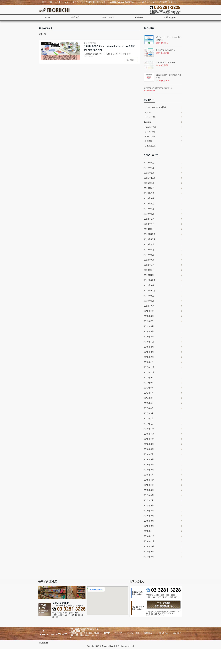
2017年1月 (148, 423)
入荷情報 (148, 141)
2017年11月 (149, 372)
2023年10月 (149, 239)
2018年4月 (149, 346)
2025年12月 (149, 178)
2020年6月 (149, 295)
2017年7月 (149, 393)
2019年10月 (149, 311)
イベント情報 (108, 17)
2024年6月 (149, 213)
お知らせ (148, 112)
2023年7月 (149, 249)
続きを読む (130, 60)
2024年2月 (149, 229)
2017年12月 (149, 367)
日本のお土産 (150, 146)
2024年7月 (149, 208)
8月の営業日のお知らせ (165, 50)
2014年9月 (149, 551)
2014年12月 (149, 536)
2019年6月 (149, 326)
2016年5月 (149, 459)
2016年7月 (149, 454)
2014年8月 (149, 556)
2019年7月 (149, 321)
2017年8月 (149, 387)
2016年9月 (149, 444)
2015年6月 (149, 505)
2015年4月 (149, 515)
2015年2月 (149, 526)
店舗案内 (139, 17)
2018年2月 (149, 357)
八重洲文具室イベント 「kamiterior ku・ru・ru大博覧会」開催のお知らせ (109, 48)
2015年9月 (149, 490)
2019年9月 (149, 316)
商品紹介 (75, 17)
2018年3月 (149, 352)
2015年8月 (149, 495)
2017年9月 (149, 382)
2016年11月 (149, 433)
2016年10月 (149, 439)
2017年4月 (149, 408)
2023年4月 (149, 259)
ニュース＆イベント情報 (155, 107)
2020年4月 (149, 306)
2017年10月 (149, 377)
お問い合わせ (170, 17)
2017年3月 (149, 413)
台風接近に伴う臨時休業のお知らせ (158, 88)
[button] (77, 17)
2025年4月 (149, 188)
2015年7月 (149, 500)
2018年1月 (148, 362)
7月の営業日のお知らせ (165, 62)
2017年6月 (149, 398)
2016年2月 (149, 469)
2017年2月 (149, 418)
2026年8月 (149, 162)
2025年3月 (149, 193)
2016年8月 (149, 449)
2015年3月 (149, 521)
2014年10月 (149, 546)
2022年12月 (149, 280)
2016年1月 (148, 474)
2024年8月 (149, 203)
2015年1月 (148, 531)
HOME (48, 17)
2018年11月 (149, 341)
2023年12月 (149, 234)
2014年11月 (149, 541)
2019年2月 (149, 336)
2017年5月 (149, 403)
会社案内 (177, 633)
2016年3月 (149, 464)
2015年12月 (149, 480)
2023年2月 (149, 270)
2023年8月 (149, 244)
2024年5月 (149, 219)
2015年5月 (149, 510)
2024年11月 (149, 198)
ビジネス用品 (150, 132)
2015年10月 (149, 485)
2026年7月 (149, 167)
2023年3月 (149, 265)
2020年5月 (149, 300)
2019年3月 (149, 331)
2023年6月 (149, 254)
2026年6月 (149, 172)
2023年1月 (149, 275)
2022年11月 (149, 285)
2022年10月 (149, 290)
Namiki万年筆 (150, 127)
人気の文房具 (150, 136)
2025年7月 (149, 183)
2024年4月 (149, 224)
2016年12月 (149, 428)
